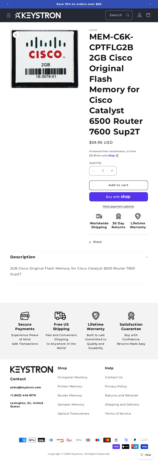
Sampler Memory (71, 404)
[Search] (127, 15)
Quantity (95, 162)
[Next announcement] (150, 4)
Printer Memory (70, 386)
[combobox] (119, 15)
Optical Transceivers (74, 413)
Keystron (77, 454)
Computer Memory (72, 377)
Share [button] (97, 242)
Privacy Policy (116, 386)
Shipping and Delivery (122, 404)
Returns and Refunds (121, 395)
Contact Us (114, 377)
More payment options (118, 206)
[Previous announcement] (7, 4)
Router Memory (70, 395)
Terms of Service (118, 413)
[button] (8, 15)
